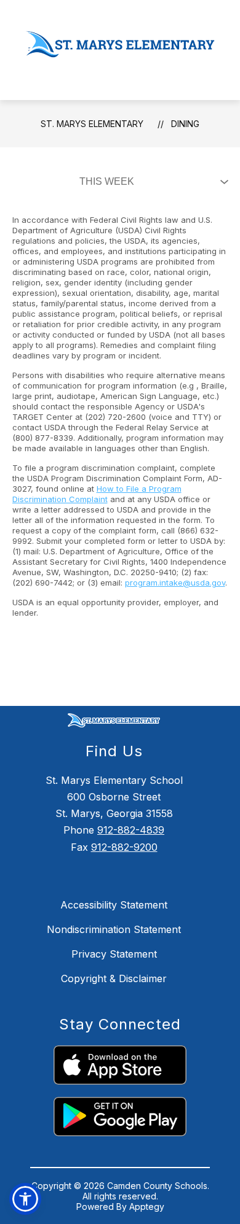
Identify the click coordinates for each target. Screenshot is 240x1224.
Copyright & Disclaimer (114, 978)
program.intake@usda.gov (175, 582)
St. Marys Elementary (92, 123)
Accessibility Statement (113, 905)
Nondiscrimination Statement (114, 929)
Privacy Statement (114, 954)
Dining (185, 123)
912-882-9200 (124, 847)
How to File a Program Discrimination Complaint (97, 494)
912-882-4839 (130, 830)
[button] (25, 1199)
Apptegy (146, 1206)
